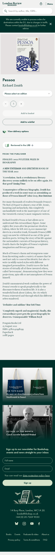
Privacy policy (14, 540)
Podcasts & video (30, 534)
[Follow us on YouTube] (32, 523)
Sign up (27, 482)
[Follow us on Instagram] (24, 523)
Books (8, 534)
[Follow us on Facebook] (39, 523)
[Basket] (41, 4)
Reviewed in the (20, 145)
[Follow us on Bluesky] (16, 523)
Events (17, 534)
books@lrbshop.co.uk (28, 25)
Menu (50, 4)
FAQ (45, 540)
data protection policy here (36, 475)
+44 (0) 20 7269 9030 (27, 517)
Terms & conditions (31, 540)
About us (45, 534)
